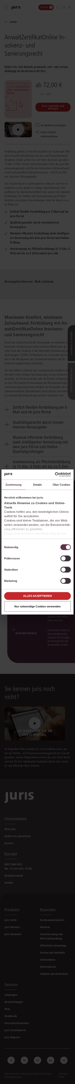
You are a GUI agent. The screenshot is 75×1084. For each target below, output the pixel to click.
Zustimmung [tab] (13, 484)
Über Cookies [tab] (61, 484)
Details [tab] (37, 484)
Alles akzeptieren (37, 595)
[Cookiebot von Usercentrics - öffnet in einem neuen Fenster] (55, 474)
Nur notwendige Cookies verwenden (37, 606)
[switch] (65, 558)
